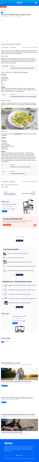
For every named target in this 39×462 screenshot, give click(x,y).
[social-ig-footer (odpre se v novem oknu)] (22, 455)
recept (6, 186)
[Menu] (8, 3)
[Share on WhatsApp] (37, 47)
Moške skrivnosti (4, 385)
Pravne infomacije (20, 458)
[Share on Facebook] (30, 47)
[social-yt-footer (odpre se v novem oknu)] (16, 455)
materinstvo (4, 402)
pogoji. (14, 208)
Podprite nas (3, 6)
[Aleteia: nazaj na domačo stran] (19, 2)
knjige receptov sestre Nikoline (21, 72)
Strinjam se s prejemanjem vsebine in (9, 208)
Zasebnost (33, 458)
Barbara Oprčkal (12, 16)
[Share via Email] (35, 47)
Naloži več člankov (19, 274)
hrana (3, 186)
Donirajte (11, 458)
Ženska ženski (4, 420)
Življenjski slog (3, 10)
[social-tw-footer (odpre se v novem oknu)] (20, 455)
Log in (23, 236)
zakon (3, 369)
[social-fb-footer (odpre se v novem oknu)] (18, 455)
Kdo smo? (15, 458)
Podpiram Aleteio (6, 224)
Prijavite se (4, 211)
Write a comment (19, 240)
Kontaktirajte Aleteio (27, 458)
